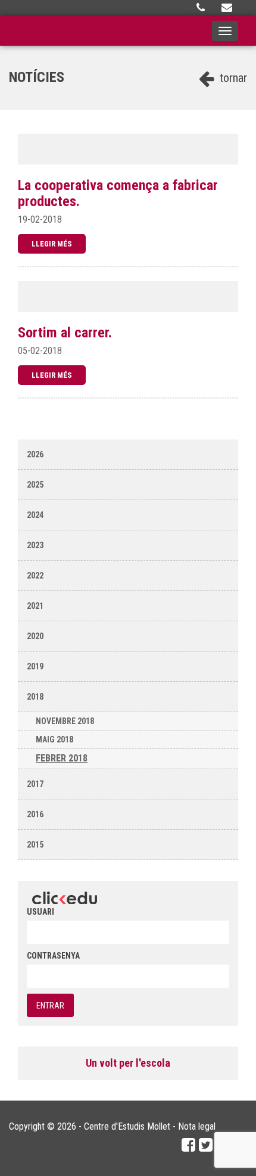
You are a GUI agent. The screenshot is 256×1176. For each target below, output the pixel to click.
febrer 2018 (62, 758)
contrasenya (53, 955)
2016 (35, 814)
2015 (35, 844)
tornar (232, 78)
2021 (35, 606)
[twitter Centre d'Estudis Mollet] (206, 1145)
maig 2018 (54, 739)
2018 (35, 696)
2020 (35, 636)
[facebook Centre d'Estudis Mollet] (188, 1145)
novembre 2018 (65, 721)
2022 (35, 575)
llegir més (52, 243)
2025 (35, 484)
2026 (35, 454)
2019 (35, 666)
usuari (40, 911)
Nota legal (197, 1126)
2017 (35, 784)
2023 (35, 545)
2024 (35, 515)
